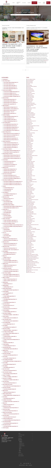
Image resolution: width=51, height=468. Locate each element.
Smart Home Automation (6, 387)
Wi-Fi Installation (5, 251)
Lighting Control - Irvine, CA (8, 351)
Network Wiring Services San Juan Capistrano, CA (12, 133)
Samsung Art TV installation (7, 378)
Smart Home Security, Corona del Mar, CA (10, 308)
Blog (20, 450)
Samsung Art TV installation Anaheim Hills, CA (11, 379)
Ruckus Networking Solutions (31, 179)
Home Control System (30, 234)
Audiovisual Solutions (6, 334)
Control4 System (5, 300)
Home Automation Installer (8, 201)
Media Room (5, 341)
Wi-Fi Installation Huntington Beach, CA (10, 252)
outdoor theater (29, 174)
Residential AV (29, 200)
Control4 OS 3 (21, 443)
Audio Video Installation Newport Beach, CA (11, 262)
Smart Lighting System (7, 212)
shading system (29, 172)
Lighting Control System (31, 103)
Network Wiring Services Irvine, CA (9, 136)
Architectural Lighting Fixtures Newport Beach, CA (12, 420)
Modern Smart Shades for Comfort (32, 254)
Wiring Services (29, 222)
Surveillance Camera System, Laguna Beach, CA (11, 401)
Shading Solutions (30, 138)
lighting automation (30, 163)
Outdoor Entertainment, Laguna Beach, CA (10, 145)
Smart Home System (6, 415)
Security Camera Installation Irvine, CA (10, 93)
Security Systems (29, 227)
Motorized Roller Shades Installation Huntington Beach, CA (13, 206)
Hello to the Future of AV (31, 272)
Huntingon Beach (30, 157)
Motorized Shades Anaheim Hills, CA (9, 100)
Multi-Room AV (29, 124)
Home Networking (30, 88)
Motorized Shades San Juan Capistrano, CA (10, 102)
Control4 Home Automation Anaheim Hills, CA (11, 271)
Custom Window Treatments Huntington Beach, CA (12, 150)
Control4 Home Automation (7, 268)
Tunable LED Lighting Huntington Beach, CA (11, 116)
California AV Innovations (31, 115)
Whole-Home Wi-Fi (6, 241)
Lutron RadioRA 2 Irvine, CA (8, 195)
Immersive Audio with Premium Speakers (33, 229)
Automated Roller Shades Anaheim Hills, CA (11, 348)
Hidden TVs (4, 255)
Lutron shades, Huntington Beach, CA (10, 358)
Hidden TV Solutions (6, 277)
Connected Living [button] (18, 3)
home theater (29, 246)
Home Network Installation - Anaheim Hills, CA (11, 314)
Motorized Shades (5, 97)
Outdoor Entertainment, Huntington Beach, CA (11, 144)
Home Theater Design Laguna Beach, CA (10, 87)
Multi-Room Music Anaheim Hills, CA (9, 172)
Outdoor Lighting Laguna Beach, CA (9, 296)
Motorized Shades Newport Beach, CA (10, 99)
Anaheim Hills (29, 160)
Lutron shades (5, 356)
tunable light (29, 242)
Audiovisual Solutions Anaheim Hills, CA (10, 336)
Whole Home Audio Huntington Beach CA (10, 238)
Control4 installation (30, 238)
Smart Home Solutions (7, 215)
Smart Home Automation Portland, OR (10, 389)
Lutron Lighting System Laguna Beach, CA (10, 128)
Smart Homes (29, 217)
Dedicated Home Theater (7, 406)
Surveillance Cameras (30, 128)
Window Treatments (30, 141)
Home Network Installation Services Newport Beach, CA (13, 184)
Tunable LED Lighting (6, 114)
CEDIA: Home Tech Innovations (32, 265)
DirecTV (20, 448)
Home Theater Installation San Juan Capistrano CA (12, 276)
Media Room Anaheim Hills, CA (9, 342)
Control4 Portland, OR (7, 190)
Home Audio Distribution (8, 217)
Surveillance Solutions (30, 203)
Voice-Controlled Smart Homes (32, 181)
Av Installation (29, 198)
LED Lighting (29, 225)
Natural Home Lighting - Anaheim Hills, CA (10, 330)
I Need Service (44, 3)
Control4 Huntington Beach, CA (9, 187)
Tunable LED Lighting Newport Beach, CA (10, 121)
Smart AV (28, 131)
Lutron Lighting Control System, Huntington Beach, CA (12, 361)
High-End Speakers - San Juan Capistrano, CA (11, 108)
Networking (29, 142)
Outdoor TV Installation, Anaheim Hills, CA (10, 376)
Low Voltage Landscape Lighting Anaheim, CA (11, 333)
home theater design (30, 247)
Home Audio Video (6, 381)
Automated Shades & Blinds (31, 206)
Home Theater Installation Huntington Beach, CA (11, 274)
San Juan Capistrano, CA (6, 200)
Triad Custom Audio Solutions (31, 213)
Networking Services (30, 105)
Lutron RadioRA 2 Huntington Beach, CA (10, 193)
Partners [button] (29, 2)
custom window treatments (31, 240)
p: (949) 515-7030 (4, 441)
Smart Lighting (5, 325)
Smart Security (29, 109)
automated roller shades (31, 161)
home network (29, 248)
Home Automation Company (7, 372)
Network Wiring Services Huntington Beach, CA (11, 135)
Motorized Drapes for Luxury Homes (32, 255)
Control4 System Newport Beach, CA (10, 302)
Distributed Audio (30, 123)
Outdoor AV (29, 137)
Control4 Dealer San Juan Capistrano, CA (10, 164)
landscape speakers (30, 162)
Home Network (29, 101)
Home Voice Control (6, 368)
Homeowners (29, 110)
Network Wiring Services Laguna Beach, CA (11, 138)
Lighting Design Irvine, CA (8, 283)
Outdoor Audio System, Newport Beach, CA (11, 221)
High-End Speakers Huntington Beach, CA (10, 107)
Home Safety (29, 223)
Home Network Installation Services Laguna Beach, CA (12, 183)
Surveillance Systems (30, 112)
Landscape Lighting (30, 140)
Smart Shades (5, 396)
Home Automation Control (7, 319)
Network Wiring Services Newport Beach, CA (11, 139)
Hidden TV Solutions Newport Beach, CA (10, 279)
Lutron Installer (5, 362)
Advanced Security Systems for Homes (33, 125)
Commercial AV (29, 149)
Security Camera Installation (7, 90)
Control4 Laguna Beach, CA (8, 189)
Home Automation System (31, 188)
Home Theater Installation (7, 272)
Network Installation (30, 216)
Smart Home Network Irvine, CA (9, 305)
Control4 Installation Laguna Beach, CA (10, 311)
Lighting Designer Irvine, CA (8, 286)
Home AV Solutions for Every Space (32, 199)
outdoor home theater (30, 165)
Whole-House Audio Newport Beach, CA (10, 248)
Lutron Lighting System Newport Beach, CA (11, 124)
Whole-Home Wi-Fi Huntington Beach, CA (10, 243)
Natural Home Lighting (6, 328)
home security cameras (30, 167)
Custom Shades (29, 191)
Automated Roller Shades (7, 347)
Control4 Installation (6, 310)
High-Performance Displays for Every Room (33, 267)
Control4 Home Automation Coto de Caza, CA (11, 269)
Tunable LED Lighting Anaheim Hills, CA (10, 119)
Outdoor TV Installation (6, 375)
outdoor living (29, 173)
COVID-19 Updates (6, 427)
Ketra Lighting (5, 365)
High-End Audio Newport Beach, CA (9, 392)
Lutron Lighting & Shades (31, 79)
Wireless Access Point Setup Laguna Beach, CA (11, 413)
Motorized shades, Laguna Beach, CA (10, 104)
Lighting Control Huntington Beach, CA (10, 265)
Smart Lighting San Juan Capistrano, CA (10, 327)
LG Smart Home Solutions (31, 231)
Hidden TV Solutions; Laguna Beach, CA (10, 280)
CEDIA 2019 (29, 230)
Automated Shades (30, 126)
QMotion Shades (29, 192)
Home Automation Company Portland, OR (10, 373)
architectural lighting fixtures (31, 236)
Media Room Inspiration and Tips (32, 261)
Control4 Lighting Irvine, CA (8, 293)
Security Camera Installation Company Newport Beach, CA (13, 226)
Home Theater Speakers (8, 231)
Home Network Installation (7, 313)
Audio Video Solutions (30, 197)
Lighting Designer (5, 285)
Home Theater (29, 92)
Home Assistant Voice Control (7, 384)
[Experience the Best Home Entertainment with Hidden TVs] (13, 37)
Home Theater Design (6, 80)
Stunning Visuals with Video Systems (33, 258)
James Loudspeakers (30, 212)
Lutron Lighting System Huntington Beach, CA (11, 127)
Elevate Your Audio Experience (32, 256)
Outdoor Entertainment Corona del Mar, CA (11, 147)
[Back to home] (7, 3)
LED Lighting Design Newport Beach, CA (10, 299)
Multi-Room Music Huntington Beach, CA (10, 169)
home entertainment (30, 244)
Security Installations (30, 235)
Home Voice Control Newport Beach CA (10, 370)
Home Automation (30, 81)
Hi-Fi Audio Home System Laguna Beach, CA (11, 426)
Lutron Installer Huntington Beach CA (10, 364)
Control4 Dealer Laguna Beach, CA (9, 166)
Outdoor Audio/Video (30, 204)
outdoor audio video (30, 250)
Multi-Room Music (5, 167)
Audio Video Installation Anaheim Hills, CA (10, 260)
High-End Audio (5, 390)
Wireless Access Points (30, 190)
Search (39, 14)
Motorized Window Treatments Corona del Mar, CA (12, 156)
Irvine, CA (4, 232)
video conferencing (30, 151)
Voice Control (29, 253)
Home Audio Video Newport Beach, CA (10, 382)
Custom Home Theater (6, 409)
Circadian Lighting (6, 344)
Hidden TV (28, 182)
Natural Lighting (29, 156)
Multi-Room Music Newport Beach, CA (10, 170)
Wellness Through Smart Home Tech (32, 224)
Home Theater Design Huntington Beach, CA (11, 82)
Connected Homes (30, 143)
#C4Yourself (29, 194)
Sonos (20, 447)
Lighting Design (5, 282)
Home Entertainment (30, 80)
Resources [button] (34, 2)
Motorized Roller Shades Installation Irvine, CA (11, 207)
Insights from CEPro (30, 266)
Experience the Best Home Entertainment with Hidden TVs (13, 28)
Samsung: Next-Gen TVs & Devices (32, 269)
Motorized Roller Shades (31, 221)
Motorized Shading (30, 209)
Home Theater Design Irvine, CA (9, 83)
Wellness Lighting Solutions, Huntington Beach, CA (12, 395)
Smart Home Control (30, 116)
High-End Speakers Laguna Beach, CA (10, 113)
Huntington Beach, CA (6, 214)
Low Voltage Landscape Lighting (8, 331)
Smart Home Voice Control (8, 203)
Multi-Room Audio (30, 100)
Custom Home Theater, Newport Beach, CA (11, 410)
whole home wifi (29, 153)
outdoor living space (30, 169)
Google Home (29, 271)
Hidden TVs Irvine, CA (7, 257)
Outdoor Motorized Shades (7, 288)
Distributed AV (29, 210)
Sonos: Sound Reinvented (31, 113)
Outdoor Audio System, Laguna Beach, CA (10, 220)
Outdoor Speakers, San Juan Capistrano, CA (11, 317)
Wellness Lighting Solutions (7, 393)
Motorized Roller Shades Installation (8, 204)
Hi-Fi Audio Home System (7, 424)
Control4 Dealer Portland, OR (8, 162)
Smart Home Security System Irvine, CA (10, 175)
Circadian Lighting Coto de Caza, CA (9, 345)
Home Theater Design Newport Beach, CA (10, 88)
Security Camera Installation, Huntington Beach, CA (12, 96)
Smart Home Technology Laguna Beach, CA (11, 355)
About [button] (14, 2)
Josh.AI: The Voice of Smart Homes (32, 130)
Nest (20, 449)
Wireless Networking (30, 193)
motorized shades (30, 148)
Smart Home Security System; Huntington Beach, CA (12, 178)
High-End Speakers (6, 105)
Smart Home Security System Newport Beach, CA (11, 176)
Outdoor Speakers (6, 316)
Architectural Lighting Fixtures (7, 418)
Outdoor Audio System (7, 210)
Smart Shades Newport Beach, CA (9, 398)
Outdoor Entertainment (6, 141)
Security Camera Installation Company (9, 223)
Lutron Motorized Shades (7, 421)
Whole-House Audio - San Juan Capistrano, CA (11, 249)
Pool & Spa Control (30, 205)
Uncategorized (5, 79)
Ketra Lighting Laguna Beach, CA (9, 367)
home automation (30, 237)
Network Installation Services (31, 104)
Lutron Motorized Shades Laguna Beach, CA (11, 423)
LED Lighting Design (6, 297)
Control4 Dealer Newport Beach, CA (9, 161)
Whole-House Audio (6, 246)
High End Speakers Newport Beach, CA (10, 110)
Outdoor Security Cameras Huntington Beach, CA (11, 339)
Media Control (29, 268)
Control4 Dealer (5, 159)
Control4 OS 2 (21, 444)
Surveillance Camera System (7, 399)
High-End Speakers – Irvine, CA (9, 111)
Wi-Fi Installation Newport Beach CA (9, 254)
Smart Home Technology (6, 353)
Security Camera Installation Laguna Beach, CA (11, 94)
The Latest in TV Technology (31, 228)
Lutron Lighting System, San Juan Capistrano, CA (11, 130)
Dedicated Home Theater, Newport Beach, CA (11, 407)
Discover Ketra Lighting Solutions (32, 155)
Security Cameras (29, 98)
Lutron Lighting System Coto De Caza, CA (10, 125)
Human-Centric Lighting (31, 218)
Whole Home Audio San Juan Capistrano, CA (11, 240)
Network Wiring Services (7, 131)
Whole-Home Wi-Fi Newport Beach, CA (10, 245)
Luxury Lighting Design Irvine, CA (9, 324)
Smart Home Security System (7, 173)
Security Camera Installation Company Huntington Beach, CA (13, 224)
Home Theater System (7, 235)
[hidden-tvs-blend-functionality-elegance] (38, 37)
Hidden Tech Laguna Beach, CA (9, 404)
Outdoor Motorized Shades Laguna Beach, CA (11, 289)
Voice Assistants (29, 185)
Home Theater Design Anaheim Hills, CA (10, 85)
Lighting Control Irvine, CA (8, 266)
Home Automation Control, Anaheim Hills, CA (11, 320)
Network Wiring (29, 144)
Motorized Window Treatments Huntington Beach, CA (12, 158)
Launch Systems (29, 178)
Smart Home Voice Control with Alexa (33, 262)
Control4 (4, 186)
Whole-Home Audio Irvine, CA (8, 198)
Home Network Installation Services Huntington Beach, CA (13, 181)
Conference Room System (31, 150)
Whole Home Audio (6, 237)
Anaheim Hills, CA (5, 209)
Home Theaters (29, 147)
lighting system (29, 154)
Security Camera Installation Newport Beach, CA (11, 91)
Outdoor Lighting (5, 294)
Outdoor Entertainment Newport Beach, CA (11, 142)
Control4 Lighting (5, 291)
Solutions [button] (24, 2)
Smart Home (29, 87)
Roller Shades (29, 119)
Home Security (29, 122)
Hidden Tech (5, 403)
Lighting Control (5, 263)
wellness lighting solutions (31, 241)
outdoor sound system (30, 252)
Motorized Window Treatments (7, 153)
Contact (39, 2)
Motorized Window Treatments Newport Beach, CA (12, 155)
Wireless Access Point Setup (7, 412)
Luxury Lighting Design (6, 322)
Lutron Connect (22, 445)
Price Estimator (48, 3)
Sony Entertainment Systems (31, 259)
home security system (30, 166)
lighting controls (29, 243)
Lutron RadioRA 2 (5, 192)
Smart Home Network (6, 303)
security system (29, 168)
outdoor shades (29, 171)
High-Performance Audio (31, 196)
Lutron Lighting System (6, 122)
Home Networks (29, 135)
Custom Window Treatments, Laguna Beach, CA (11, 152)
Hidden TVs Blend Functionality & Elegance (37, 27)
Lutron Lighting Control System (8, 359)
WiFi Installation (29, 159)
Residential (29, 118)
